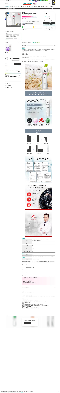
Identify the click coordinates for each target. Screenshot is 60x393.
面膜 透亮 (15, 36)
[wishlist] (28, 14)
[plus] (53, 20)
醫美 (21, 6)
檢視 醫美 (6, 83)
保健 (25, 6)
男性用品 (35, 6)
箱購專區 (42, 6)
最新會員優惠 (7, 6)
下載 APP (27, 0)
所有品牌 (51, 6)
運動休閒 (39, 6)
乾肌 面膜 (11, 36)
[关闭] (59, 391)
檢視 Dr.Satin (7, 87)
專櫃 (23, 6)
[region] (30, 391)
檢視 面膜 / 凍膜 (8, 85)
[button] (53, 2)
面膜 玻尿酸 (7, 36)
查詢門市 (30, 0)
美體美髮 (28, 6)
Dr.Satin (23, 12)
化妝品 (19, 6)
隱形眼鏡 (46, 6)
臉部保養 (15, 6)
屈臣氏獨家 (11, 6)
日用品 (32, 6)
